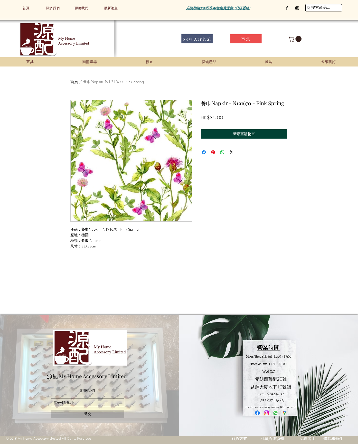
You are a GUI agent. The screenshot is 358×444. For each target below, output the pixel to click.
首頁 (74, 81)
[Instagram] (266, 413)
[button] (295, 39)
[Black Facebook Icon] (286, 8)
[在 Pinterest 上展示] (213, 152)
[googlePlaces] (284, 413)
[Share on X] (232, 152)
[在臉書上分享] (204, 152)
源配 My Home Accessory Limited (87, 376)
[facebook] (257, 413)
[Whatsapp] (275, 413)
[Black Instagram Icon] (297, 8)
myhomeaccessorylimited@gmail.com (271, 407)
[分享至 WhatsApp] (222, 152)
